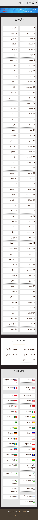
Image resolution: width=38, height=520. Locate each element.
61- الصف (31, 189)
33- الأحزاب (31, 114)
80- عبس (14, 238)
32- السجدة (13, 109)
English (29, 380)
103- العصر (31, 302)
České (29, 433)
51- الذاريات (31, 162)
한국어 (11, 412)
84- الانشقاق (13, 249)
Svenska (11, 444)
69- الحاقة (31, 211)
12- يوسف (14, 55)
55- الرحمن (31, 173)
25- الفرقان (31, 93)
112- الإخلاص (13, 324)
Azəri (12, 449)
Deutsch (11, 433)
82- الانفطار (13, 243)
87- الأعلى (31, 259)
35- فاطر (32, 119)
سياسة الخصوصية (15, 516)
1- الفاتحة (32, 28)
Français (11, 388)
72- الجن (14, 216)
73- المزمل (31, 222)
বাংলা (30, 428)
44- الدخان (13, 141)
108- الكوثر (13, 313)
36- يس (14, 119)
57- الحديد (31, 179)
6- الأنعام (14, 39)
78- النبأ (14, 232)
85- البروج (31, 254)
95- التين (32, 281)
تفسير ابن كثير (29, 349)
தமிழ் (12, 428)
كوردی (9, 460)
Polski (10, 465)
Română (11, 438)
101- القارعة (31, 297)
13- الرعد (32, 60)
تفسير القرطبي (11, 355)
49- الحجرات (31, 157)
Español (29, 422)
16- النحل (14, 66)
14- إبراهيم (13, 60)
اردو (12, 422)
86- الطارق (13, 254)
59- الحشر (31, 184)
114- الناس (13, 329)
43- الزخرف (31, 141)
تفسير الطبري (29, 355)
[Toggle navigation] (4, 3)
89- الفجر (32, 265)
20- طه (14, 76)
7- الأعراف (31, 44)
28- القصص (13, 98)
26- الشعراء (13, 93)
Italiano (29, 412)
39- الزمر (32, 130)
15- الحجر (32, 66)
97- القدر (32, 286)
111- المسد (31, 324)
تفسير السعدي (29, 360)
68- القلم (14, 205)
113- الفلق (31, 329)
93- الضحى (31, 275)
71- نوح (32, 216)
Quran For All (22, 512)
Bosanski (28, 455)
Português (10, 417)
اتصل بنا (27, 516)
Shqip (30, 449)
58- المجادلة (13, 179)
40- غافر (14, 130)
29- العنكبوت (30, 103)
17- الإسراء (31, 71)
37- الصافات (30, 125)
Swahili (8, 473)
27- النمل (32, 98)
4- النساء (14, 33)
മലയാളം (28, 417)
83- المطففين (30, 249)
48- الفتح (14, 152)
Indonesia (10, 401)
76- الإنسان (13, 227)
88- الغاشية (13, 259)
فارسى (29, 438)
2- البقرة (14, 28)
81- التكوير (31, 243)
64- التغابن (13, 195)
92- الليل (14, 270)
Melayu (29, 401)
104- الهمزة (13, 302)
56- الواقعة (13, 173)
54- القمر (14, 168)
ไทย (28, 489)
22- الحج (14, 82)
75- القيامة (31, 227)
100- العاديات (13, 292)
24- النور (14, 87)
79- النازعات (31, 238)
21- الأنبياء (31, 82)
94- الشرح (13, 275)
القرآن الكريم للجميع (27, 3)
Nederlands (28, 395)
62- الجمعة (13, 189)
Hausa (29, 460)
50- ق (15, 157)
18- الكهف (14, 71)
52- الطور (14, 162)
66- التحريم (13, 200)
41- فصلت (31, 136)
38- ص (15, 125)
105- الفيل (31, 308)
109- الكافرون (30, 318)
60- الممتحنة (13, 184)
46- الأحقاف (13, 146)
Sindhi (27, 502)
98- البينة (14, 286)
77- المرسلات (30, 232)
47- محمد (31, 152)
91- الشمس (31, 270)
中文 (30, 406)
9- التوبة (32, 49)
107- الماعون (30, 313)
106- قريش (13, 308)
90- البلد (14, 265)
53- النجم (32, 168)
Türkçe (11, 395)
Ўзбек (26, 497)
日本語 (11, 406)
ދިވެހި (11, 497)
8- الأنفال (14, 44)
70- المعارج (13, 211)
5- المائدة (31, 39)
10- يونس (14, 49)
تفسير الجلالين (11, 349)
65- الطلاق (31, 200)
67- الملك (31, 205)
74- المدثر (14, 222)
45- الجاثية (31, 146)
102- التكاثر (13, 297)
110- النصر (14, 318)
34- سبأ (14, 114)
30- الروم (14, 103)
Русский (28, 444)
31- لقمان (32, 109)
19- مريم (32, 76)
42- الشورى (13, 136)
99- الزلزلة (31, 292)
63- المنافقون (30, 195)
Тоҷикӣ (25, 481)
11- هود (32, 55)
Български (10, 455)
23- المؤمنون (30, 87)
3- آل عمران (31, 33)
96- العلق (14, 281)
